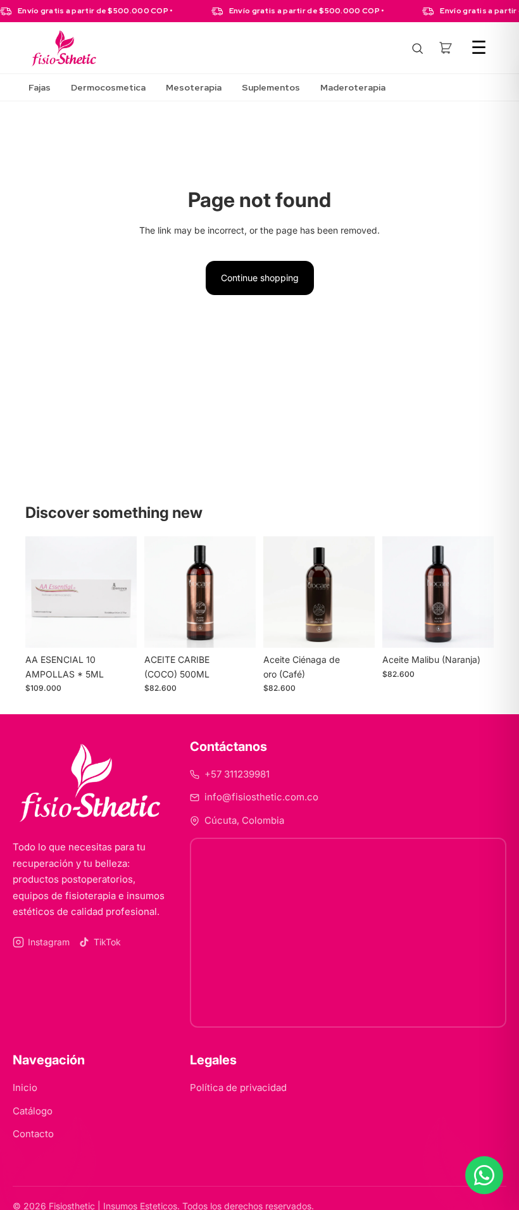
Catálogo (33, 1111)
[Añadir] (117, 628)
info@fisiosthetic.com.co (261, 797)
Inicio (25, 1087)
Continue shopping (260, 277)
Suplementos (271, 87)
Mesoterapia (194, 87)
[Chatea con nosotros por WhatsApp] (484, 1175)
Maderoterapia (352, 87)
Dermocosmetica (108, 87)
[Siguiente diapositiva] (123, 592)
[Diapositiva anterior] (39, 592)
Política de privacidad (238, 1087)
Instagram (49, 941)
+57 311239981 (237, 774)
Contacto (33, 1134)
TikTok (107, 941)
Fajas (39, 87)
